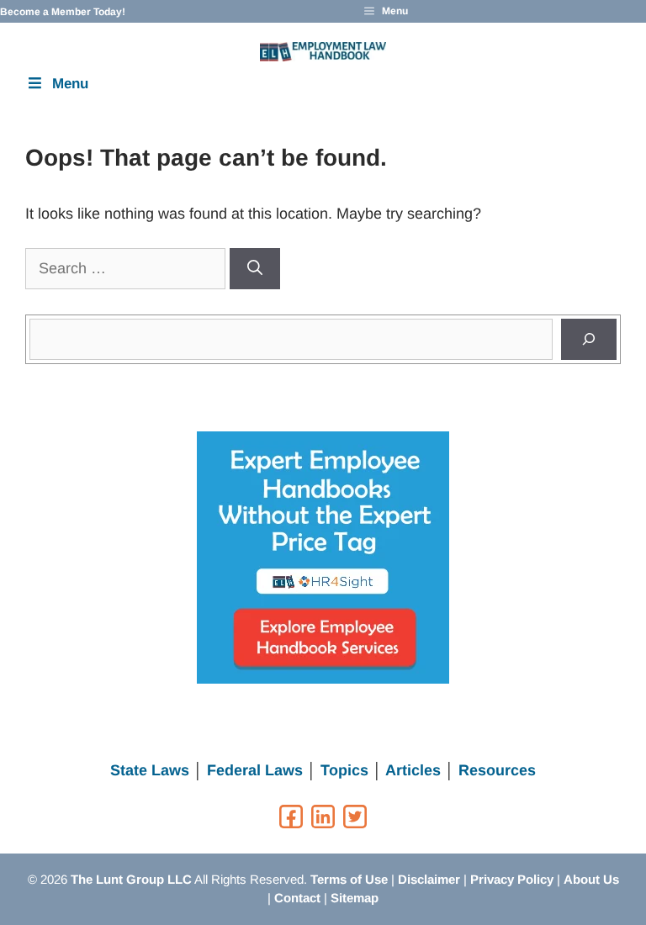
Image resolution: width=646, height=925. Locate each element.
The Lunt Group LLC (131, 879)
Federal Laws (255, 770)
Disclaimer (429, 879)
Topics (344, 770)
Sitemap (355, 898)
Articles (413, 770)
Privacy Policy (511, 879)
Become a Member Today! (62, 12)
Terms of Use (349, 879)
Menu (70, 84)
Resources (497, 770)
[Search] (255, 268)
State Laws (149, 770)
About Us (591, 879)
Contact (297, 898)
